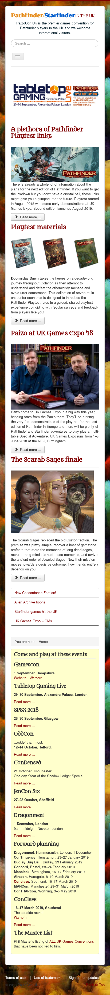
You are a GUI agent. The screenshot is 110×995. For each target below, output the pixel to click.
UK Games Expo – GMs (33, 620)
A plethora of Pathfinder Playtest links (47, 132)
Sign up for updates (84, 977)
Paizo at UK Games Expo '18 (52, 333)
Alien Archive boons (29, 602)
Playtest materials (38, 227)
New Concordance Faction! (35, 592)
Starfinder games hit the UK (35, 611)
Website (20, 677)
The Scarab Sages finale (46, 459)
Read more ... (30, 216)
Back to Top (95, 984)
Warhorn (36, 677)
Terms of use (15, 977)
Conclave (21, 881)
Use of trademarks (48, 977)
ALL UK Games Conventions (71, 941)
